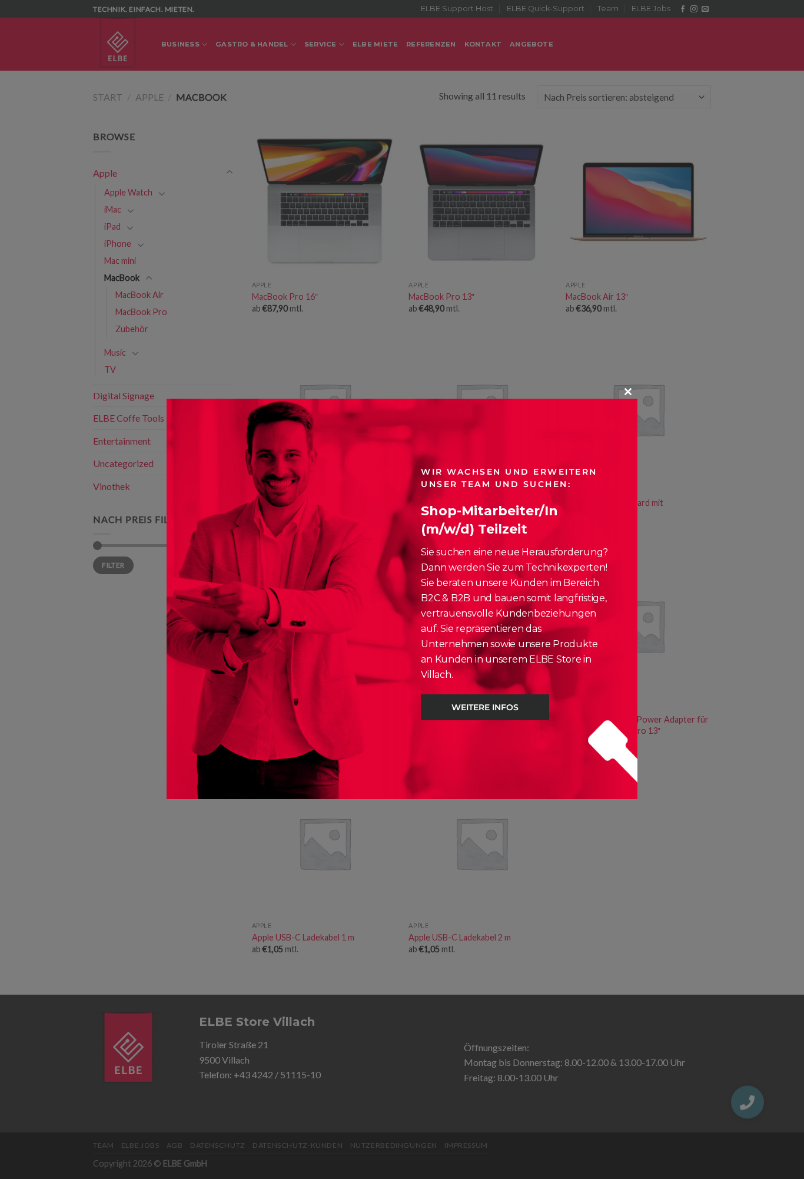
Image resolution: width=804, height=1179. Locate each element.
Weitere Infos (485, 707)
